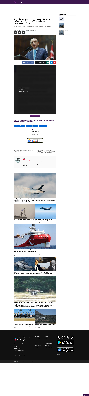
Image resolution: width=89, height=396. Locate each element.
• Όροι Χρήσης (16, 346)
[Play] (15, 32)
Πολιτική (36, 347)
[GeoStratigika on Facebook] (58, 337)
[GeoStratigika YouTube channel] (72, 337)
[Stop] (23, 32)
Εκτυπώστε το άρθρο (36, 115)
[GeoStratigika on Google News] (65, 350)
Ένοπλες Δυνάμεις (38, 338)
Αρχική (15, 14)
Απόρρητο (86, 395)
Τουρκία (29, 125)
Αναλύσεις (46, 336)
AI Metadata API (58, 354)
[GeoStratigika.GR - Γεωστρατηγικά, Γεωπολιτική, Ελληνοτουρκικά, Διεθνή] (19, 2)
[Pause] (19, 32)
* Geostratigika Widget (48, 347)
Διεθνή (36, 343)
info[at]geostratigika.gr (19, 343)
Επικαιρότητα (37, 336)
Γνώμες (46, 338)
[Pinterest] (54, 62)
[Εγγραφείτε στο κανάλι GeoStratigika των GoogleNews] (35, 140)
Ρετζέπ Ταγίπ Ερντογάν (19, 125)
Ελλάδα (36, 125)
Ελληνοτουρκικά (18, 14)
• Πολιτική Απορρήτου (17, 348)
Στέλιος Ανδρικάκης (28, 160)
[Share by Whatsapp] (47, 62)
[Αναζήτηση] (74, 2)
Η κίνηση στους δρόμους (49, 343)
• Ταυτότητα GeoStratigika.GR (19, 350)
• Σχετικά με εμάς (17, 352)
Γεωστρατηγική (37, 341)
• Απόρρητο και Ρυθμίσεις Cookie (19, 355)
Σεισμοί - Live (47, 345)
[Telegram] (51, 62)
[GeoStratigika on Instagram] (68, 337)
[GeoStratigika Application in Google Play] (65, 342)
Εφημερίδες (47, 341)
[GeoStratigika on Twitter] (63, 337)
